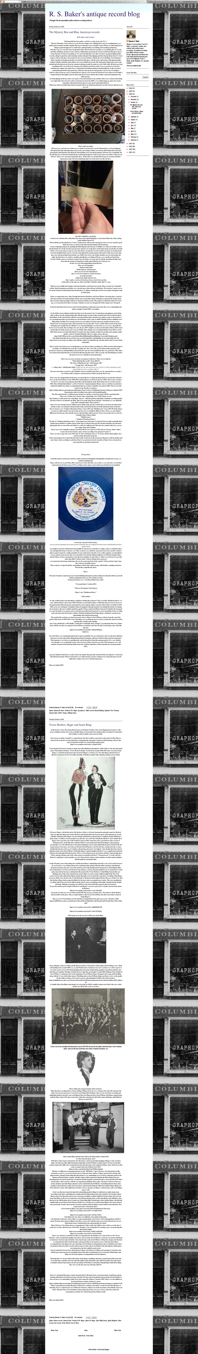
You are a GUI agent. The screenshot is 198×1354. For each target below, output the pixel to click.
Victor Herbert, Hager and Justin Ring (70, 724)
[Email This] (87, 707)
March (133, 134)
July (132, 122)
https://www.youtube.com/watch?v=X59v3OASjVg (86, 911)
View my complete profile (133, 66)
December (134, 96)
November (134, 99)
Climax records (58, 1320)
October (133, 102)
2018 (130, 94)
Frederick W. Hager (71, 710)
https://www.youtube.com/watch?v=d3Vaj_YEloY (86, 1215)
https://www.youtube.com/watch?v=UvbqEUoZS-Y (86, 1210)
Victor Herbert (66, 1323)
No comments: (79, 707)
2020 (131, 88)
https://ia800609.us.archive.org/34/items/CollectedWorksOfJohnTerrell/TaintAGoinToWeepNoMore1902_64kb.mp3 (86, 902)
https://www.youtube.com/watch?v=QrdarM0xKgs (86, 630)
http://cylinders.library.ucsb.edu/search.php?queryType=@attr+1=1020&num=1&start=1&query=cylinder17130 (85, 1283)
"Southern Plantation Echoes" (86, 419)
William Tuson (71, 713)
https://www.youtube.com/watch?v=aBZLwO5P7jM (85, 1231)
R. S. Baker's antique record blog (94, 13)
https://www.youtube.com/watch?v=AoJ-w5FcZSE (86, 890)
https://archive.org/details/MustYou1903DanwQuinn (86, 1169)
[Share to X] (92, 707)
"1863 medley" (86, 596)
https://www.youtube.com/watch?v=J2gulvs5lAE (85, 744)
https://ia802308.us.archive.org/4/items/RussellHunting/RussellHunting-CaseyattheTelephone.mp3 (86, 336)
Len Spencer (81, 710)
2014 (130, 152)
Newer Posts (54, 1330)
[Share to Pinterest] (96, 707)
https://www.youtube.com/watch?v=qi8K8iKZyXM (86, 907)
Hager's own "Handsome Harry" (85, 592)
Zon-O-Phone (75, 1323)
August (133, 119)
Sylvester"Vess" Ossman (111, 710)
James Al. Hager (90, 1320)
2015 (130, 149)
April (132, 131)
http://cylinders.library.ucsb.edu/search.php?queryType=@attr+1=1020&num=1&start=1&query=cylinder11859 (85, 390)
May (132, 128)
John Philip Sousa (101, 1320)
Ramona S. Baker (134, 41)
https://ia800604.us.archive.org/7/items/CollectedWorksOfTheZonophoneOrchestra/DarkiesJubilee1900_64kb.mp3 (85, 981)
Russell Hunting (99, 710)
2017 (130, 143)
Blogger (106, 1349)
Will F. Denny (62, 713)
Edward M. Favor (59, 710)
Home (86, 1330)
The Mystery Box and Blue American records (74, 32)
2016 (130, 146)
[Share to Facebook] (94, 707)
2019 (130, 91)
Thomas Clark (53, 713)
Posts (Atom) (90, 1336)
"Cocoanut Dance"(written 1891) (85, 584)
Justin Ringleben (112, 1320)
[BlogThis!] (90, 707)
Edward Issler (67, 1320)
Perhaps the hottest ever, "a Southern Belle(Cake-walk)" (86, 580)
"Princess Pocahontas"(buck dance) (85, 588)
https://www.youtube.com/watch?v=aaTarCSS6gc (86, 1233)
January (133, 140)
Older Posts (117, 1330)
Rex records (57, 1323)
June (132, 125)
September (134, 117)
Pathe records (90, 710)
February (133, 137)
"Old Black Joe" (85, 417)
